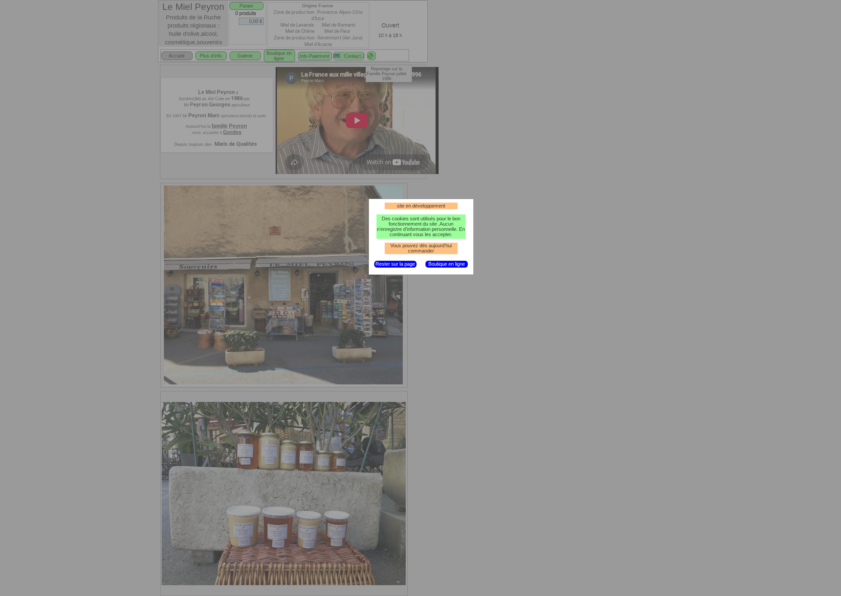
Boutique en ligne (446, 264)
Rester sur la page (395, 264)
